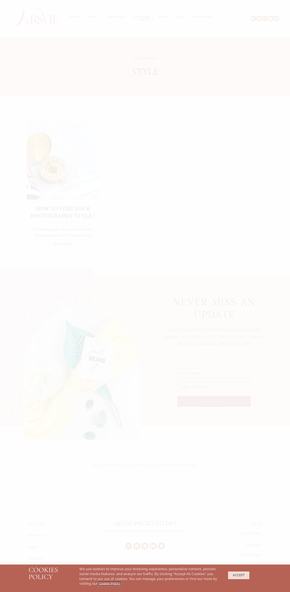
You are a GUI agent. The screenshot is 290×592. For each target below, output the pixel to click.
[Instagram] (265, 18)
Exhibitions (203, 17)
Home (75, 17)
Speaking (142, 17)
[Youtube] (270, 18)
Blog (180, 17)
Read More (63, 243)
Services (115, 17)
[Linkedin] (276, 18)
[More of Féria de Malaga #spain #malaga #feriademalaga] (130, 491)
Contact (146, 20)
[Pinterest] (259, 18)
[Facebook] (253, 18)
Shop (163, 17)
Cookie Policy (109, 583)
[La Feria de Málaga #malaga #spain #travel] (102, 491)
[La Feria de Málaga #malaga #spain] (159, 491)
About (93, 17)
